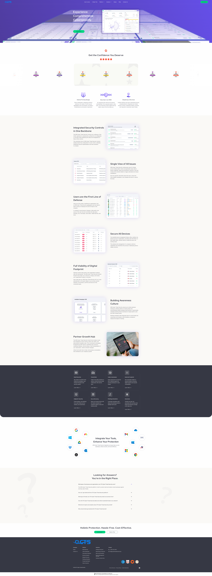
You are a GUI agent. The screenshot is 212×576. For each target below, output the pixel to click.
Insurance (127, 399)
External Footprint (129, 377)
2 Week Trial (94, 2)
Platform (101, 2)
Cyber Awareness (112, 377)
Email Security (77, 377)
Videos (115, 2)
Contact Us (125, 2)
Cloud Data (94, 377)
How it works (87, 2)
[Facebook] (139, 568)
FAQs (120, 2)
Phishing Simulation (113, 399)
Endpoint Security (78, 399)
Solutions (108, 2)
